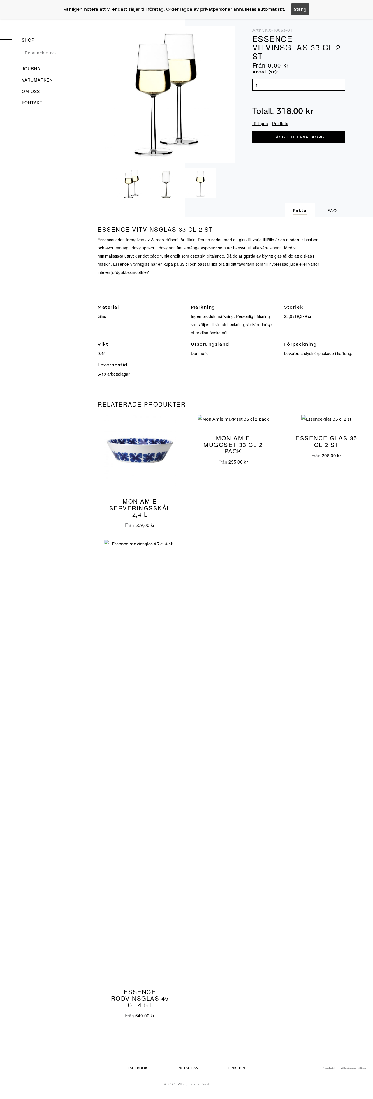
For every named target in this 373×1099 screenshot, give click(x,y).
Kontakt (32, 102)
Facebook (137, 1067)
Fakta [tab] (300, 210)
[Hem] (35, 19)
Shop (28, 40)
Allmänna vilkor (354, 1067)
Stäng (300, 9)
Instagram (188, 1067)
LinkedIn (236, 1067)
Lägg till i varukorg (298, 137)
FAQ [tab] (332, 210)
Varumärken (37, 80)
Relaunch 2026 (41, 53)
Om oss (31, 91)
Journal (32, 68)
